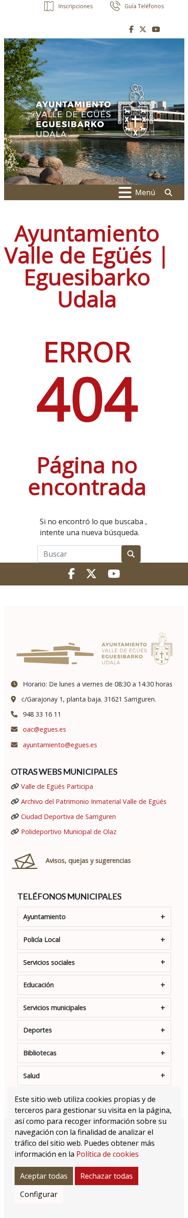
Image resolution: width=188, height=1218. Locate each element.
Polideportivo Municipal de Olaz (68, 831)
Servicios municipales (54, 1007)
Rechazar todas (106, 1176)
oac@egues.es (44, 729)
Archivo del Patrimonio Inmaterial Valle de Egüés (94, 801)
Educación (38, 984)
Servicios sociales (49, 962)
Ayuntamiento (44, 916)
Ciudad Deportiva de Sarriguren (68, 816)
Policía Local (41, 939)
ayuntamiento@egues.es (60, 744)
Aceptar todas (44, 1176)
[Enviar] (131, 554)
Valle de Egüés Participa (57, 786)
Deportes (37, 1030)
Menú (145, 192)
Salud (31, 1075)
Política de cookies (107, 1154)
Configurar (38, 1194)
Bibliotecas (40, 1052)
